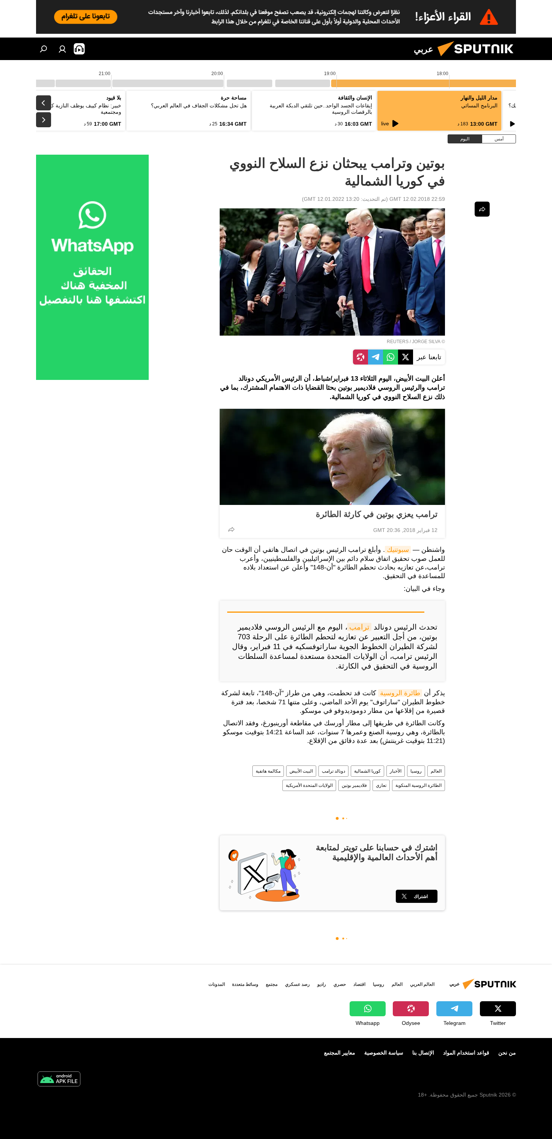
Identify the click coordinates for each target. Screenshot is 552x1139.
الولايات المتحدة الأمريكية (309, 785)
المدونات (216, 984)
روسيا (416, 771)
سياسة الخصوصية (383, 1053)
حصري (339, 984)
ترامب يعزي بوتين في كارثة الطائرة (376, 514)
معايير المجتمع (339, 1053)
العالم (436, 771)
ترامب (359, 627)
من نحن (507, 1053)
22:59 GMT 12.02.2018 (417, 199)
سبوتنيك (398, 549)
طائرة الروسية (400, 693)
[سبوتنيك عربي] (478, 58)
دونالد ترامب (333, 771)
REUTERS (398, 341)
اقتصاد (359, 984)
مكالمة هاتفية (268, 771)
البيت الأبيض (301, 771)
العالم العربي (422, 984)
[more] (231, 529)
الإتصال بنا (423, 1053)
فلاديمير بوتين (354, 785)
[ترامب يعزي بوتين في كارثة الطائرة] (332, 457)
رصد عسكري (297, 984)
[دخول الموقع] (62, 48)
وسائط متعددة (245, 984)
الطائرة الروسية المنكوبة (418, 785)
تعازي (381, 785)
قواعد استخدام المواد (466, 1053)
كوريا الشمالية (367, 771)
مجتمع (272, 984)
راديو (321, 984)
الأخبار (395, 771)
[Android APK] (58, 1079)
